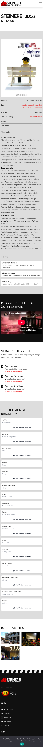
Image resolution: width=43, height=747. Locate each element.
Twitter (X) (8, 725)
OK (22, 744)
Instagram (8, 717)
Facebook (8, 721)
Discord (7, 713)
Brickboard (8, 709)
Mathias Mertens (35, 117)
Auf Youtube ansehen (13, 372)
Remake (17, 157)
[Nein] (41, 742)
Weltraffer (26, 160)
